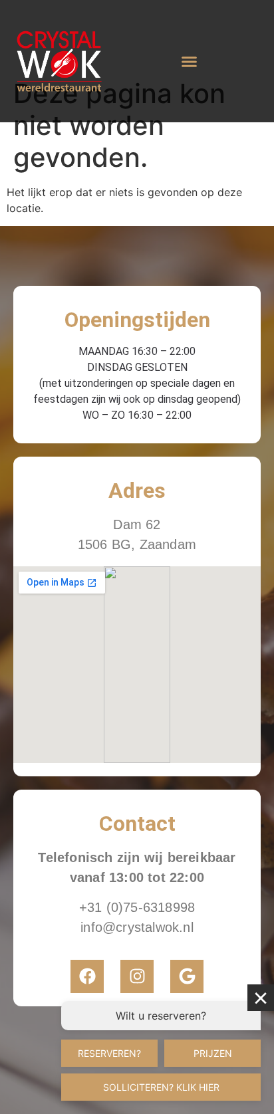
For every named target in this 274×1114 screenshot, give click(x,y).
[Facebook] (87, 976)
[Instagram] (137, 976)
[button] (189, 61)
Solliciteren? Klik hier (161, 1087)
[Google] (187, 976)
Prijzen (213, 1053)
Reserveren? (109, 1053)
